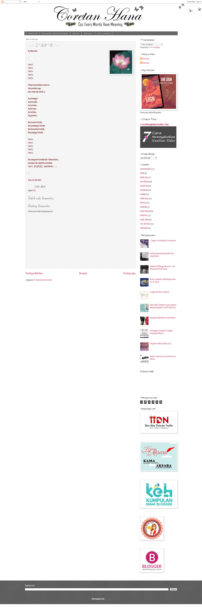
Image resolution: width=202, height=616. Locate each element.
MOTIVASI (143, 203)
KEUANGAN (143, 190)
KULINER (143, 194)
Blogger (107, 599)
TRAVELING (143, 228)
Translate (156, 48)
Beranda (32, 33)
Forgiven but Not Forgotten (159, 292)
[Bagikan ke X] (40, 186)
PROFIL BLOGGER (145, 211)
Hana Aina (145, 59)
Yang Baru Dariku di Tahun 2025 (160, 344)
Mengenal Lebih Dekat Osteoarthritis (163, 318)
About (76, 33)
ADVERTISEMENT (145, 169)
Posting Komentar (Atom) (43, 280)
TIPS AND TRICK (145, 224)
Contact (88, 33)
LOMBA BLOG (144, 199)
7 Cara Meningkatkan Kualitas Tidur (154, 124)
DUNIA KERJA (144, 178)
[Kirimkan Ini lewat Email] (35, 186)
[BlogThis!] (38, 186)
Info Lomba (103, 33)
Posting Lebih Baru (34, 273)
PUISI (34, 191)
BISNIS (142, 173)
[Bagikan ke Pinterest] (44, 186)
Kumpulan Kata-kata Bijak (55, 33)
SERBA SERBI (144, 220)
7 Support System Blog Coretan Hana (163, 241)
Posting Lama (129, 273)
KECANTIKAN (144, 182)
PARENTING (143, 207)
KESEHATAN (144, 186)
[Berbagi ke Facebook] (42, 186)
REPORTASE (143, 216)
